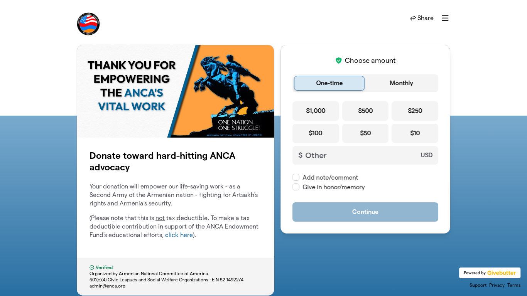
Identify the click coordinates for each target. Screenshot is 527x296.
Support (478, 285)
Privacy (497, 285)
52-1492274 (231, 279)
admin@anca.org (107, 285)
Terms (514, 285)
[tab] (329, 83)
